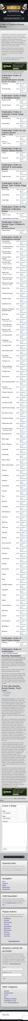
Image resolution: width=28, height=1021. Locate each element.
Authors (19, 15)
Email (4, 816)
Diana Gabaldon (7, 692)
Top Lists (6, 994)
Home (8, 15)
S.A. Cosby (6, 924)
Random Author (6, 889)
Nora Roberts (6, 694)
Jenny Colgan (7, 934)
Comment (5, 821)
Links (5, 996)
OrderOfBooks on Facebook (10, 998)
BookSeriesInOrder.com (13, 1002)
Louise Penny (7, 935)
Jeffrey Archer (7, 928)
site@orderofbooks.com (15, 963)
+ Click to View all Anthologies (10, 653)
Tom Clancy (6, 920)
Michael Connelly (8, 930)
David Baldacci (7, 918)
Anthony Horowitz (8, 922)
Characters (13, 15)
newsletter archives (7, 660)
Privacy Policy (5, 1014)
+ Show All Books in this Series (10, 218)
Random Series (6, 887)
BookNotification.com (14, 59)
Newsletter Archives (8, 992)
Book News (6, 991)
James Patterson (8, 926)
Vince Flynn (6, 932)
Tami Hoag (6, 695)
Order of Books (4, 798)
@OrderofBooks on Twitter (10, 1000)
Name (4, 811)
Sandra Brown (15, 57)
